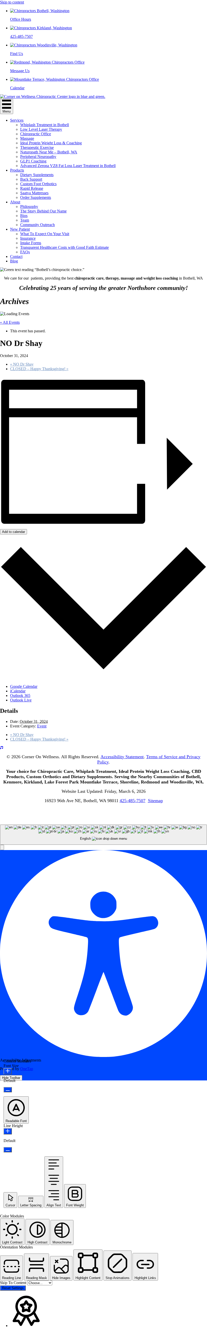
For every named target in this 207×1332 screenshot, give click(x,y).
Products (17, 170)
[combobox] (103, 835)
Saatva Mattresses (34, 193)
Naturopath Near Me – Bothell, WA (48, 152)
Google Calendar (23, 686)
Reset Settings (13, 1288)
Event (41, 726)
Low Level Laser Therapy (41, 129)
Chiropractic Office (35, 134)
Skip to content (12, 2)
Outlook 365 (20, 695)
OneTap (26, 1069)
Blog (14, 261)
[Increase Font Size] (8, 1071)
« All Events (10, 322)
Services (16, 120)
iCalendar (17, 691)
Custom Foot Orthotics (38, 184)
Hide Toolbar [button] (11, 1078)
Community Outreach (37, 225)
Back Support (31, 179)
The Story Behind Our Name (43, 211)
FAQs (25, 252)
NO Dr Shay (22, 364)
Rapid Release (31, 188)
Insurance (28, 238)
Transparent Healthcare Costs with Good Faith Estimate (64, 247)
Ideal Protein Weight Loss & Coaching (51, 143)
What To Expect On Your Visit (44, 234)
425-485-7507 (132, 800)
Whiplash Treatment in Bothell (44, 125)
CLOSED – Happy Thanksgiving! (39, 369)
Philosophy (29, 206)
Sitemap (155, 800)
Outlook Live (21, 700)
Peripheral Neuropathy (38, 156)
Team (24, 220)
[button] (2, 847)
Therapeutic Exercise (37, 147)
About (15, 202)
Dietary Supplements (37, 175)
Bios (24, 215)
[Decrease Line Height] (8, 1149)
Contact (16, 256)
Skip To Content (13, 1283)
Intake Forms (30, 243)
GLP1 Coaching (33, 161)
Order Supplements (35, 197)
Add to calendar (13, 532)
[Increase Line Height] (8, 1131)
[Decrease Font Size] (8, 1089)
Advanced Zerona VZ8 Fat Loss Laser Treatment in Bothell (68, 166)
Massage (27, 138)
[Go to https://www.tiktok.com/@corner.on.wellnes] (103, 748)
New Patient (20, 229)
